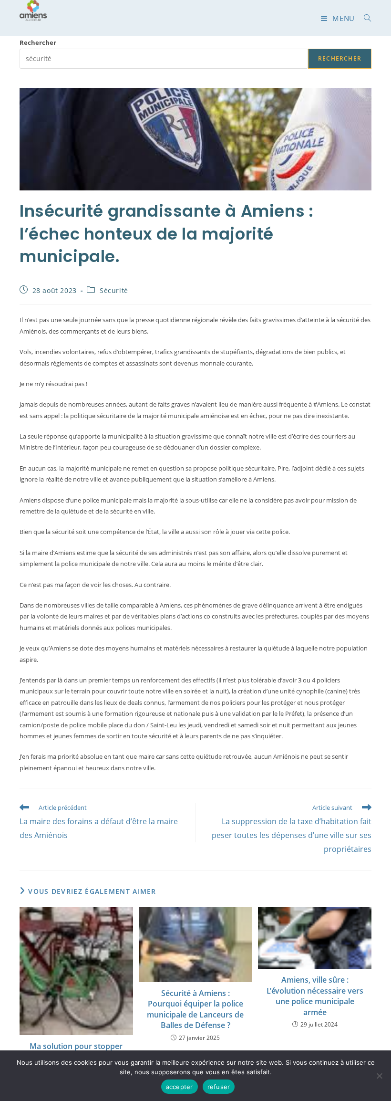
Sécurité (114, 290)
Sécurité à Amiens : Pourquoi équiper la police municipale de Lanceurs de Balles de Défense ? (195, 1009)
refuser (218, 1087)
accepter (179, 1087)
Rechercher (38, 42)
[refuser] (379, 1075)
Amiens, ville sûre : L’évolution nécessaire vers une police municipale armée (315, 996)
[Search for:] (364, 18)
